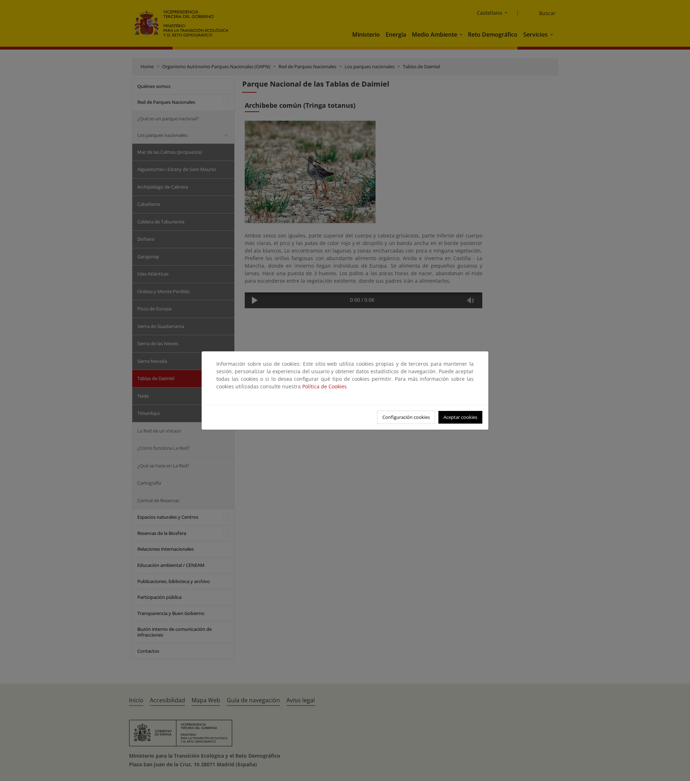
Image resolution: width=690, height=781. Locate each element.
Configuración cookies (406, 417)
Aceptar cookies (460, 417)
